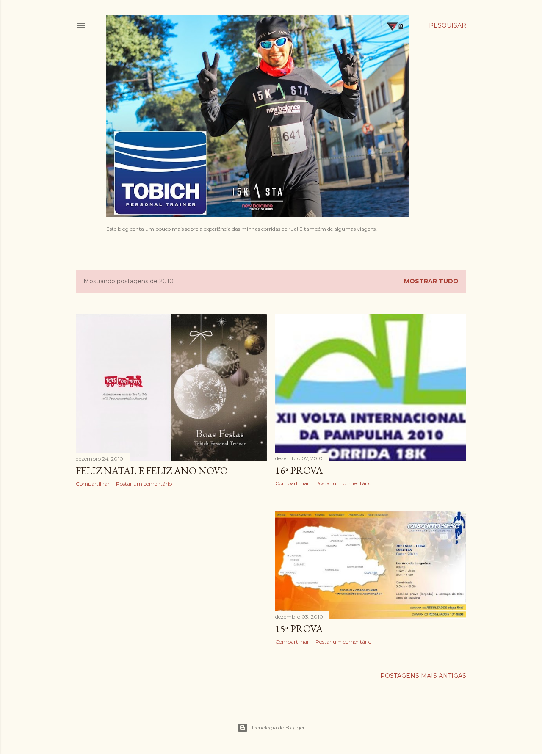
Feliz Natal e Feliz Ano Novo (152, 470)
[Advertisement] (171, 567)
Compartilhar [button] (93, 484)
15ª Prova (299, 628)
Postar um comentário (144, 484)
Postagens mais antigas (423, 675)
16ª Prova (299, 470)
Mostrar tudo (431, 281)
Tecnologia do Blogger (278, 727)
